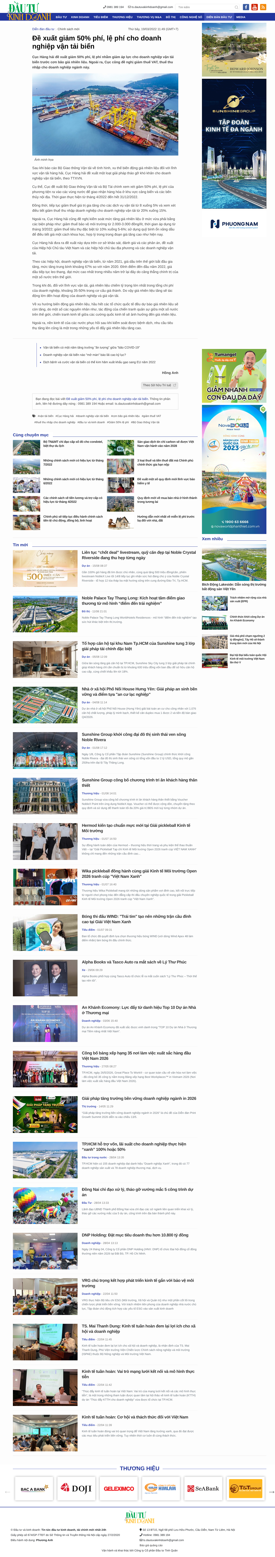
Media (240, 17)
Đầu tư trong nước (94, 1157)
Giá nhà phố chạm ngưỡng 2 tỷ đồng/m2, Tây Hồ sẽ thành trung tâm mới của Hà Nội (247, 639)
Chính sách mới (68, 29)
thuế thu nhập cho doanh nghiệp (55, 422)
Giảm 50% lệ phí (118, 422)
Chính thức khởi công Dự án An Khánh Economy (247, 618)
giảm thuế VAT (152, 416)
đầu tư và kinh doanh (92, 422)
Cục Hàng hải (65, 416)
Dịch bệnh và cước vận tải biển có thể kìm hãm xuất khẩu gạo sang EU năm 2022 (99, 362)
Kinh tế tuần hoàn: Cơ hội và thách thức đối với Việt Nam (135, 1417)
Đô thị (171, 17)
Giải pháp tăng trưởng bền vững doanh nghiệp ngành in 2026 (139, 1098)
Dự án (86, 565)
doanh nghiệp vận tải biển (93, 416)
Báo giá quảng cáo (151, 1545)
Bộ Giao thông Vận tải (146, 422)
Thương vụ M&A (149, 17)
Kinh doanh (80, 17)
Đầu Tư (61, 17)
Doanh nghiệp (91, 1020)
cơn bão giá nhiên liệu (126, 416)
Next (269, 1488)
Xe (83, 970)
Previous (5, 1488)
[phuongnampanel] (234, 223)
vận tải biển (46, 416)
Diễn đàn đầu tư (219, 17)
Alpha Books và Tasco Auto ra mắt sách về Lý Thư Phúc (134, 962)
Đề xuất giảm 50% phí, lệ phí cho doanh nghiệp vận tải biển (107, 399)
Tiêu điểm (100, 17)
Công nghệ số (191, 17)
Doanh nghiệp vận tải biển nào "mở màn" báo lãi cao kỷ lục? (84, 355)
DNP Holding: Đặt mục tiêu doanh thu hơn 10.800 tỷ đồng (135, 1235)
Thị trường (89, 1106)
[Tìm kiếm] (237, 7)
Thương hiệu (122, 17)
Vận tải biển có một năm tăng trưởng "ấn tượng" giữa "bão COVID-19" (91, 347)
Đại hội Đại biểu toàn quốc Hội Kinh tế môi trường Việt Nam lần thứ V (248, 658)
